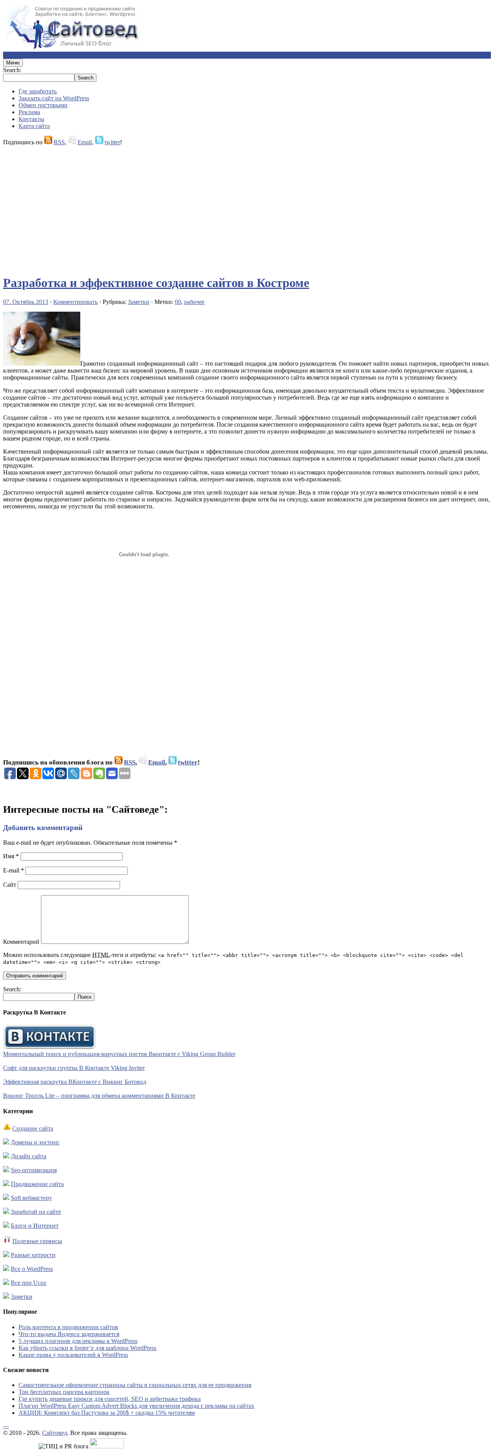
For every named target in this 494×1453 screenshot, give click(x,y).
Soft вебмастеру (31, 1198)
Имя (11, 856)
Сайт (9, 884)
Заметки (138, 302)
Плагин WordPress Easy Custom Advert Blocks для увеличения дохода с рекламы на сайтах (136, 1405)
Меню (13, 63)
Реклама (29, 112)
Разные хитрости (33, 1255)
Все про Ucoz (28, 1282)
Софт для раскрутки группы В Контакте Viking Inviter (74, 1068)
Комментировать (75, 302)
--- (6, 1426)
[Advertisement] (234, 207)
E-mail (13, 870)
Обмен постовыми (43, 105)
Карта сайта (34, 126)
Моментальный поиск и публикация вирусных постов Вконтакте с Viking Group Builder (119, 1054)
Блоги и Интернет (35, 1225)
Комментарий (21, 941)
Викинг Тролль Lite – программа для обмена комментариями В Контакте (99, 1095)
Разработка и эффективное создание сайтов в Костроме (156, 283)
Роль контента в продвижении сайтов (68, 1327)
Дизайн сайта (28, 1156)
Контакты (31, 119)
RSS (59, 142)
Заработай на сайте (36, 1211)
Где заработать (38, 91)
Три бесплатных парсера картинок (64, 1392)
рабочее (194, 302)
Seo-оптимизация (34, 1170)
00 (178, 302)
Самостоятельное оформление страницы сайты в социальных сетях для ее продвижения (135, 1385)
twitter (112, 142)
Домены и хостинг (35, 1142)
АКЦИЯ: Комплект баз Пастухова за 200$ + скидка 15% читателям (107, 1412)
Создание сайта (32, 1128)
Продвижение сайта (37, 1184)
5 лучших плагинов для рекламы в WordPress (78, 1341)
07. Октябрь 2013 (25, 302)
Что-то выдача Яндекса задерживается (69, 1334)
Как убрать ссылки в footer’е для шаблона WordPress (87, 1348)
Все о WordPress (32, 1269)
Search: (12, 70)
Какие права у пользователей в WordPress (73, 1355)
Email (85, 142)
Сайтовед (54, 1432)
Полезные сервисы (37, 1241)
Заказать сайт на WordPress (54, 98)
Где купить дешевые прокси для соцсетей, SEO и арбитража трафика (110, 1399)
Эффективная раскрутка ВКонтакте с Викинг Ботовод (74, 1081)
